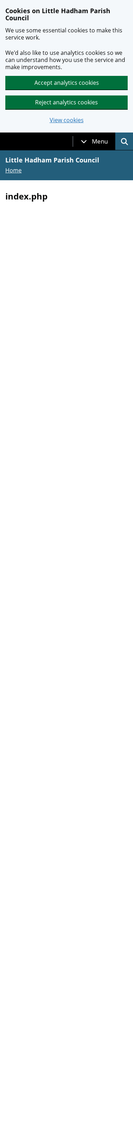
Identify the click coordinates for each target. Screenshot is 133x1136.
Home (13, 170)
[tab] (94, 141)
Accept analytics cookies (66, 83)
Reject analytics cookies (66, 102)
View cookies (67, 120)
